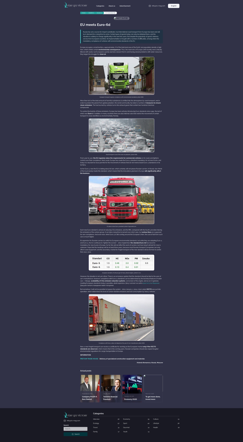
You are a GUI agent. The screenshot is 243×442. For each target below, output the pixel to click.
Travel (106, 427)
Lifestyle (166, 423)
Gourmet (136, 427)
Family (106, 432)
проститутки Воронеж (151, 283)
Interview (106, 419)
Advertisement (125, 6)
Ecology (106, 423)
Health (166, 427)
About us (112, 6)
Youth (136, 432)
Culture (166, 419)
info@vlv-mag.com (73, 421)
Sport (136, 423)
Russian (174, 10)
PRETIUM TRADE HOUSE (89, 359)
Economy (136, 419)
